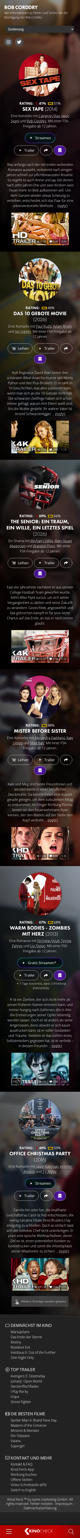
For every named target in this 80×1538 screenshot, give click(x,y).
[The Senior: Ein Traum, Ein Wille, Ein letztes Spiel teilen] (66, 563)
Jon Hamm (23, 331)
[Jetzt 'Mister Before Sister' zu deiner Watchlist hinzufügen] (40, 770)
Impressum (63, 1503)
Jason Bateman (47, 1166)
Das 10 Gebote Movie (40, 316)
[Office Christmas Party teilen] (46, 1196)
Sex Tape (40, 109)
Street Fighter (21, 1402)
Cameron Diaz (49, 115)
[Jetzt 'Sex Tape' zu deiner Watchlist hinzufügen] (60, 150)
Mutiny (16, 1342)
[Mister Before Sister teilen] (66, 760)
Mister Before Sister (40, 730)
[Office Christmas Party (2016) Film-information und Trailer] (40, 1119)
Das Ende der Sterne (26, 1337)
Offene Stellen (21, 1480)
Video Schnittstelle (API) (28, 1485)
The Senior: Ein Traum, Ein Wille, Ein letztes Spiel (40, 527)
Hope (15, 1396)
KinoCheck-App (22, 1469)
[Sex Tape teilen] (46, 150)
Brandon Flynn (44, 546)
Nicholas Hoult (48, 940)
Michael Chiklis (42, 540)
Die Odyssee (20, 1436)
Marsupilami (20, 1332)
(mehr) (62, 205)
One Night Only (22, 1357)
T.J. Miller (50, 1171)
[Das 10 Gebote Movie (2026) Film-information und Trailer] (40, 279)
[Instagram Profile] (8, 42)
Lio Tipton (37, 946)
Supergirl (18, 1446)
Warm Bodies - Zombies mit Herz (40, 930)
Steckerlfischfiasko (24, 1386)
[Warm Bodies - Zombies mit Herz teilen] (46, 975)
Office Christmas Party (40, 1156)
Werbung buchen (24, 1474)
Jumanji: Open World (26, 1381)
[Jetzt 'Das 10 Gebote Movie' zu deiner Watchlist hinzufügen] (40, 359)
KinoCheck (15, 1499)
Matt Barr (37, 743)
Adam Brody (62, 326)
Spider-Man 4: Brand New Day (34, 1420)
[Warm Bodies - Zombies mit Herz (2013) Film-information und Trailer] (40, 894)
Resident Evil (20, 1347)
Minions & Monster (25, 1430)
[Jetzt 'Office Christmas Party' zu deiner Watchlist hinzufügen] (60, 1196)
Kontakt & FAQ (21, 1464)
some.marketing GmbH (49, 1499)
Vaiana (15, 1441)
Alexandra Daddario (50, 737)
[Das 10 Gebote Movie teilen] (66, 348)
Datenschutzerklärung (40, 1508)
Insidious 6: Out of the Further (33, 1352)
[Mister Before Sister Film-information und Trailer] (40, 697)
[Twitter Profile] (19, 42)
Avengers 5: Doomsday (28, 1376)
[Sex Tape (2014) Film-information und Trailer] (40, 75)
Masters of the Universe (29, 1425)
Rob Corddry (36, 121)
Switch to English (23, 1490)
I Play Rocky (19, 1391)
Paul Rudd (44, 326)
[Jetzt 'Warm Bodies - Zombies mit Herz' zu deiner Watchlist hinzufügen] (60, 975)
